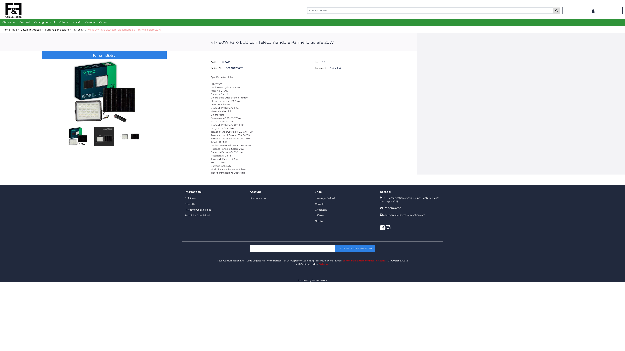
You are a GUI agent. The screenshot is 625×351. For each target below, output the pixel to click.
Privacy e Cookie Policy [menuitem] (198, 209)
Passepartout (319, 280)
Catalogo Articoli (31, 29)
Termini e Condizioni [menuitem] (197, 215)
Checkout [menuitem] (321, 209)
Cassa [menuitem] (103, 22)
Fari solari (78, 29)
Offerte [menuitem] (63, 22)
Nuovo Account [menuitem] (259, 198)
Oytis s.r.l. (324, 264)
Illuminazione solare (56, 29)
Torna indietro (104, 55)
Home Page (9, 29)
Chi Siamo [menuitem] (8, 22)
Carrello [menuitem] (90, 22)
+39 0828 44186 (392, 208)
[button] (556, 10)
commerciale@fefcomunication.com (404, 215)
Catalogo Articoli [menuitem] (44, 22)
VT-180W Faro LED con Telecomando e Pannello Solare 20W (124, 29)
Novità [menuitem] (77, 22)
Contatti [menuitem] (25, 22)
